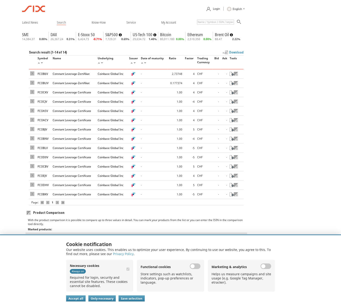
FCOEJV (42, 176)
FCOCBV (43, 166)
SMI (25, 34)
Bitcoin (165, 34)
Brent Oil (222, 34)
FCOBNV (43, 139)
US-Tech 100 (143, 34)
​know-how (99, 22)
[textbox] (215, 22)
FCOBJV (42, 129)
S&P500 (112, 34)
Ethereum (195, 34)
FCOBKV (43, 194)
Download (236, 52)
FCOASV (43, 111)
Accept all (75, 298)
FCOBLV (43, 148)
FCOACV (43, 120)
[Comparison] (236, 74)
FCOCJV (42, 102)
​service (131, 22)
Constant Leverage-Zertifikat (71, 74)
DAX (54, 34)
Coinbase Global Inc (110, 74)
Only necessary (102, 298)
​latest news (30, 22)
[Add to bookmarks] (232, 74)
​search (61, 22)
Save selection (131, 298)
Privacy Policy (123, 254)
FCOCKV (43, 92)
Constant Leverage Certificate (72, 92)
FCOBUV (43, 83)
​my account (168, 22)
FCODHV (43, 185)
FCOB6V (43, 74)
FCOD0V (43, 157)
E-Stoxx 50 (86, 34)
